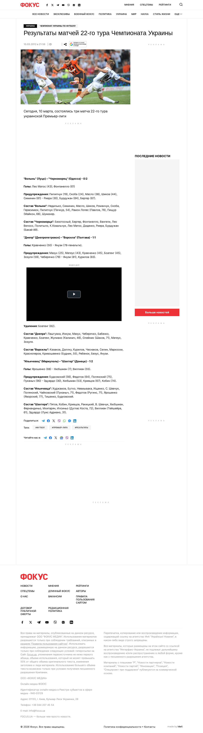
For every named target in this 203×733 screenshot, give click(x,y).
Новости (26, 585)
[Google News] (74, 5)
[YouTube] (63, 5)
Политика (105, 14)
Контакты (149, 726)
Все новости (40, 14)
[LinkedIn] (79, 5)
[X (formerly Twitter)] (52, 5)
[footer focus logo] (34, 577)
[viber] (55, 622)
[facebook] (22, 622)
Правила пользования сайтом (85, 599)
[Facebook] (47, 5)
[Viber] (68, 5)
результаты (82, 427)
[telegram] (38, 622)
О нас (24, 596)
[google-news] (63, 622)
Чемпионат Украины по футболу (58, 26)
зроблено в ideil (175, 727)
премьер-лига (60, 427)
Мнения (129, 5)
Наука (145, 14)
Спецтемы (146, 5)
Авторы (81, 591)
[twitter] (30, 622)
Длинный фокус (59, 591)
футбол (41, 427)
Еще (177, 14)
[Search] (181, 4)
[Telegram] (57, 5)
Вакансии (55, 596)
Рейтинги (165, 5)
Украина (121, 14)
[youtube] (47, 622)
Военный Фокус (84, 14)
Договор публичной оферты (28, 611)
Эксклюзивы (61, 14)
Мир (133, 14)
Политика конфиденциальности (122, 726)
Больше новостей (157, 312)
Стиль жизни (161, 14)
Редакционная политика (58, 609)
